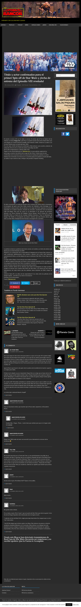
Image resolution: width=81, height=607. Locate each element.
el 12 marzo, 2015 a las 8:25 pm (16, 351)
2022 (57, 305)
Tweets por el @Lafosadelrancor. (62, 280)
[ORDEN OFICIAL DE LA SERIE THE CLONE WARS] (57, 232)
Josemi (11, 475)
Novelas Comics (36, 24)
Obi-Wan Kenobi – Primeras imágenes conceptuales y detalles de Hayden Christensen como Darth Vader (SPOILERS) (65, 249)
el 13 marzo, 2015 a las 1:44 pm (16, 505)
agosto (56, 291)
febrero (56, 296)
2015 (57, 317)
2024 (57, 301)
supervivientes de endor (16, 401)
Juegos (44, 24)
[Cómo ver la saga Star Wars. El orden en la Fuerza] (57, 272)
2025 (57, 300)
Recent (65, 225)
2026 (57, 289)
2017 (57, 314)
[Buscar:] (65, 75)
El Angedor (18, 85)
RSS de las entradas (27, 590)
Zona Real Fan (52, 24)
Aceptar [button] (69, 604)
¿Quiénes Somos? (6, 590)
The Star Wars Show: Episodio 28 (26, 317)
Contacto (4, 592)
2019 (57, 310)
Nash (11, 489)
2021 (57, 307)
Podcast (20, 24)
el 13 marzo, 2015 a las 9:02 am (16, 476)
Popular (58, 225)
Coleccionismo (64, 24)
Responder (8, 395)
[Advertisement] (40, 40)
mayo (56, 293)
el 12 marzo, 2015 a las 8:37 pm (16, 402)
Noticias (3, 24)
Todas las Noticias (33, 85)
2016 (57, 316)
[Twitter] (67, 134)
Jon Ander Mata (14, 350)
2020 (57, 309)
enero (56, 298)
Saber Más (76, 604)
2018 (57, 312)
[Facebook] (63, 134)
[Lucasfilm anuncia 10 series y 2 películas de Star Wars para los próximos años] (57, 240)
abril (56, 294)
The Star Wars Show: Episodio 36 (26, 307)
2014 (57, 319)
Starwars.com (26, 151)
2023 (57, 303)
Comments (73, 225)
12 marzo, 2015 (10, 85)
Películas (11, 24)
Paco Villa (12, 449)
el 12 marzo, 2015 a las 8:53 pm (18, 419)
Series (26, 24)
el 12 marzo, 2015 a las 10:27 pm (17, 451)
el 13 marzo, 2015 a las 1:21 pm (16, 491)
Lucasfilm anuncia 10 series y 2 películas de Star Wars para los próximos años (68, 238)
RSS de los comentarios (27, 592)
